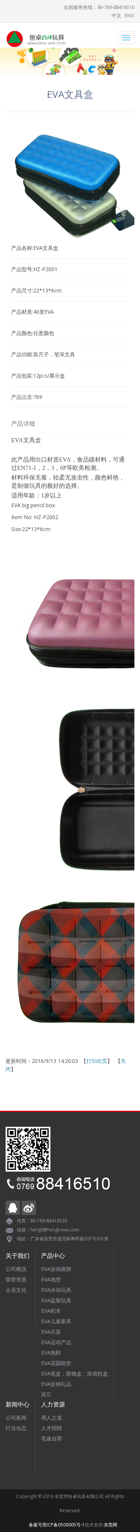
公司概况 (16, 1268)
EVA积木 (51, 1310)
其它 (46, 1394)
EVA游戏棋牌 (56, 1268)
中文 (116, 15)
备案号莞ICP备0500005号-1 (57, 1525)
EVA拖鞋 (51, 1352)
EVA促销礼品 (56, 1383)
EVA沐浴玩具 (56, 1289)
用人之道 (51, 1417)
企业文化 (16, 1289)
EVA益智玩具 (56, 1300)
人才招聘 (51, 1428)
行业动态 (16, 1428)
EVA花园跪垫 (56, 1363)
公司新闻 (16, 1417)
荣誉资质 (16, 1279)
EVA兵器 (51, 1331)
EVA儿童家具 (56, 1321)
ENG (129, 15)
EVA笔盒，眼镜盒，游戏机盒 (74, 1373)
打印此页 (96, 1060)
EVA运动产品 (56, 1342)
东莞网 (110, 1525)
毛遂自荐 (51, 1438)
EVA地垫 (51, 1279)
